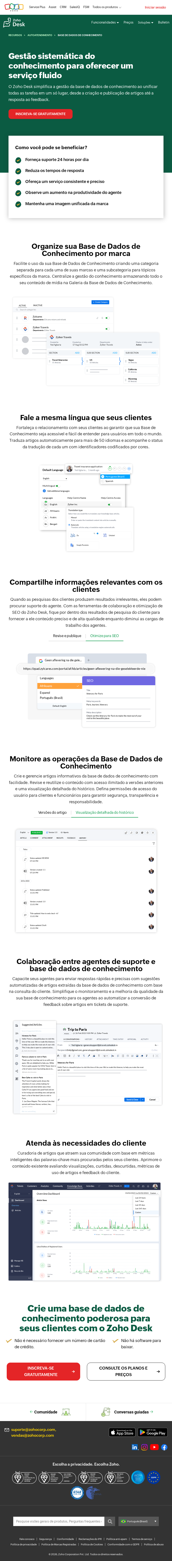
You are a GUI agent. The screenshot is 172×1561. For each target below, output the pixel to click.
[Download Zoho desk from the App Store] (122, 1432)
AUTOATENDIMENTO (40, 35)
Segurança (45, 1539)
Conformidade (65, 1539)
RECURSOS (15, 35)
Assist (52, 7)
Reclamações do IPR (90, 1539)
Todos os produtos (105, 7)
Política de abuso (154, 1544)
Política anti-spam (116, 1539)
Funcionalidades (103, 22)
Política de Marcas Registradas (58, 1544)
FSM (86, 7)
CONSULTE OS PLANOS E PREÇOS (123, 1371)
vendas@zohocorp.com (32, 1435)
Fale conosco (26, 1539)
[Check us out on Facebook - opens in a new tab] (164, 1447)
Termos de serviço (142, 1539)
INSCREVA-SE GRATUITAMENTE (40, 114)
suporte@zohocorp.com (33, 1429)
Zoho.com (14, 7)
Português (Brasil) (137, 1521)
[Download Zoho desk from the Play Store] (153, 1432)
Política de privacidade (24, 1544)
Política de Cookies (92, 1544)
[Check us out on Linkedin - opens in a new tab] (135, 1447)
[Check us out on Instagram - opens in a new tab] (144, 1447)
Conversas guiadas (131, 1412)
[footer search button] (109, 1521)
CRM (63, 7)
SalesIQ (75, 7)
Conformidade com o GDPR (123, 1544)
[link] (86, 7)
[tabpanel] (86, 688)
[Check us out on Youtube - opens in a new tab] (154, 1447)
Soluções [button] (144, 22)
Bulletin (163, 22)
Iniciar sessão (155, 7)
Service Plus (37, 7)
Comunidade (45, 1412)
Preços (128, 22)
